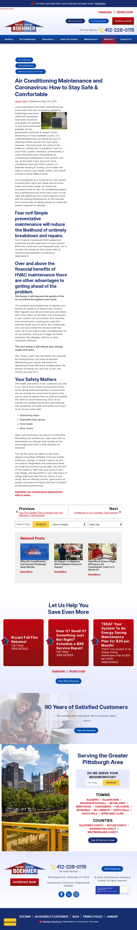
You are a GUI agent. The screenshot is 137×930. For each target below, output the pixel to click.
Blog (25, 101)
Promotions (125, 12)
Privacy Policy (106, 891)
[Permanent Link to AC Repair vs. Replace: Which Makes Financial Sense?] (68, 551)
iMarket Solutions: (52, 921)
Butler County (117, 825)
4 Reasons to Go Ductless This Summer (96, 512)
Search (41, 524)
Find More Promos (68, 681)
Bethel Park (117, 803)
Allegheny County (91, 825)
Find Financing (112, 868)
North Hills (121, 810)
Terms (126, 893)
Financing (105, 12)
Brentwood (83, 806)
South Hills (89, 813)
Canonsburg (103, 806)
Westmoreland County (102, 832)
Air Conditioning (24, 60)
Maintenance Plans (75, 21)
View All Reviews (86, 730)
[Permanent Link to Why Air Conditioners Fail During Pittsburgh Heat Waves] (34, 551)
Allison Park (110, 799)
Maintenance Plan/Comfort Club (30, 72)
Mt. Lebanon (102, 810)
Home (18, 101)
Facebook (61, 894)
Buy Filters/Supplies (98, 21)
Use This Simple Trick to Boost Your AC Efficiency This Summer (41, 514)
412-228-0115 (119, 30)
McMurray (83, 810)
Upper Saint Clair (112, 813)
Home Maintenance (25, 66)
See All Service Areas (103, 840)
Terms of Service (114, 891)
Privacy (122, 893)
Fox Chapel (122, 806)
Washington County (102, 828)
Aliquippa (92, 799)
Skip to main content (6, 8)
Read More (100, 3)
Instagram (76, 894)
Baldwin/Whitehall (93, 803)
